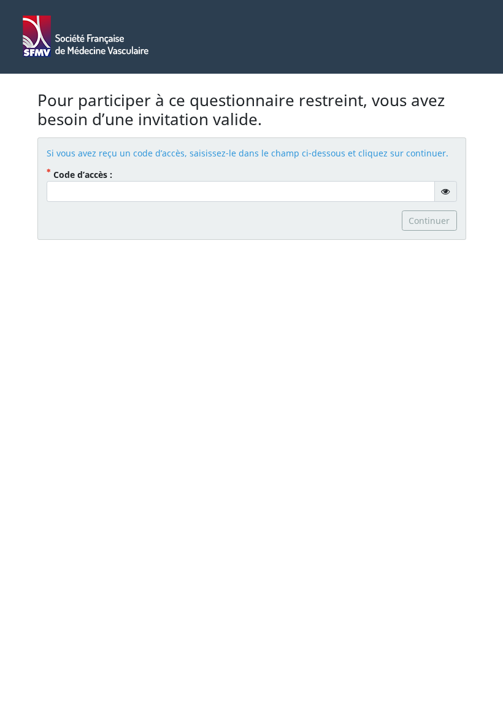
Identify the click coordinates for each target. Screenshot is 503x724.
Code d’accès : (100, 174)
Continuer (429, 220)
